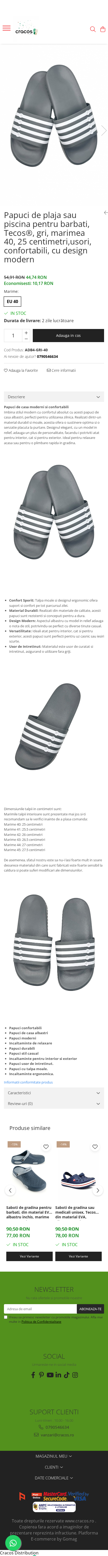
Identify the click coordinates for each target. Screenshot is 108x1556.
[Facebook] (33, 1375)
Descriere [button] (16, 396)
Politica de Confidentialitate (41, 1321)
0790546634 (57, 1427)
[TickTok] (66, 1375)
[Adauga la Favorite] (46, 1146)
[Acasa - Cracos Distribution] (34, 29)
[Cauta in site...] (93, 29)
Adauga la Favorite (23, 370)
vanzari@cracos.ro (57, 1434)
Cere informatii (63, 370)
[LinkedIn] (58, 1375)
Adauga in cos (68, 335)
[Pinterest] (41, 1375)
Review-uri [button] (20, 1103)
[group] (54, 125)
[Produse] (7, 30)
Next (104, 130)
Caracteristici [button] (19, 1092)
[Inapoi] (104, 212)
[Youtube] (50, 1375)
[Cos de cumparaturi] (102, 29)
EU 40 (12, 301)
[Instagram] (75, 1375)
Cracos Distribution (19, 1553)
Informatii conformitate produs (28, 1082)
